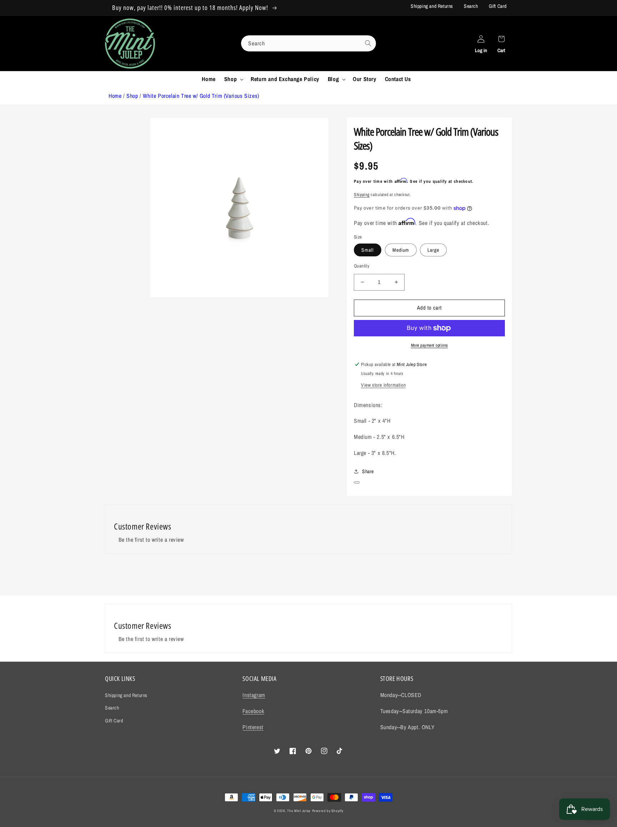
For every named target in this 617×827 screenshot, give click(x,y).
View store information (383, 385)
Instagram (253, 695)
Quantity (361, 266)
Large (433, 250)
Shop (132, 96)
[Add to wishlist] (357, 482)
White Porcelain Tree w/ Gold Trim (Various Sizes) (201, 96)
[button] (233, 79)
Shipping (362, 194)
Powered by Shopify (327, 810)
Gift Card (498, 6)
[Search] (368, 43)
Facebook (253, 711)
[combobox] (308, 43)
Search (471, 6)
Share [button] (368, 471)
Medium (400, 250)
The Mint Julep (299, 810)
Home (115, 96)
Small (367, 250)
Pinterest (252, 727)
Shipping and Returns (432, 6)
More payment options (429, 345)
